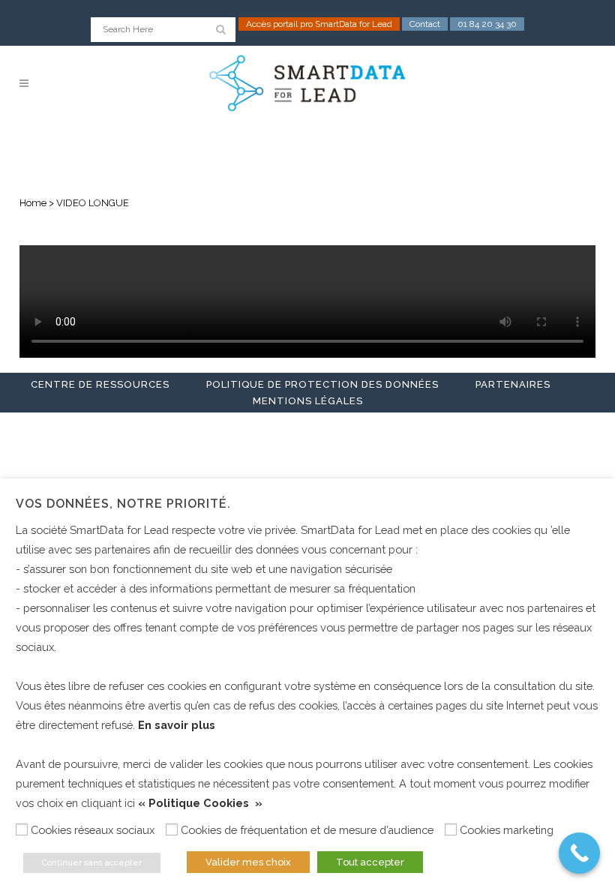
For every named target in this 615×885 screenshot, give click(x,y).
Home (33, 202)
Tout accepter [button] (370, 862)
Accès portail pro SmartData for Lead (319, 24)
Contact (425, 24)
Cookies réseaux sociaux (92, 830)
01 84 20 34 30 (487, 24)
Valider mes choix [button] (248, 862)
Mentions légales (308, 400)
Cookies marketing (507, 830)
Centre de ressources (100, 384)
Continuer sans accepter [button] (92, 863)
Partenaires (513, 384)
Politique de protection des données (322, 384)
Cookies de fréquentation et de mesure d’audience (307, 830)
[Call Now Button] (579, 853)
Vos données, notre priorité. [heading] (123, 503)
